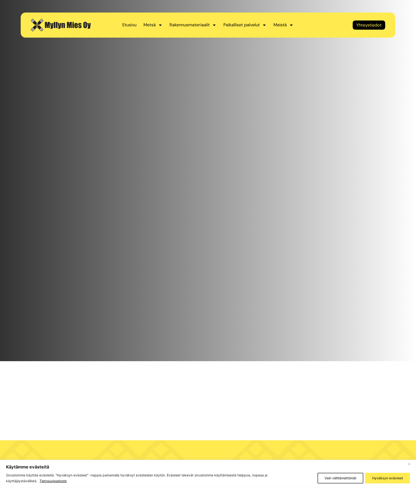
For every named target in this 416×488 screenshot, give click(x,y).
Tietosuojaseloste (53, 481)
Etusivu (129, 25)
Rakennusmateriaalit (189, 25)
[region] (208, 474)
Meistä (280, 25)
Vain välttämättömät (340, 478)
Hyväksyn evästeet (387, 478)
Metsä (149, 25)
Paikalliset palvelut (241, 25)
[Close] (411, 464)
